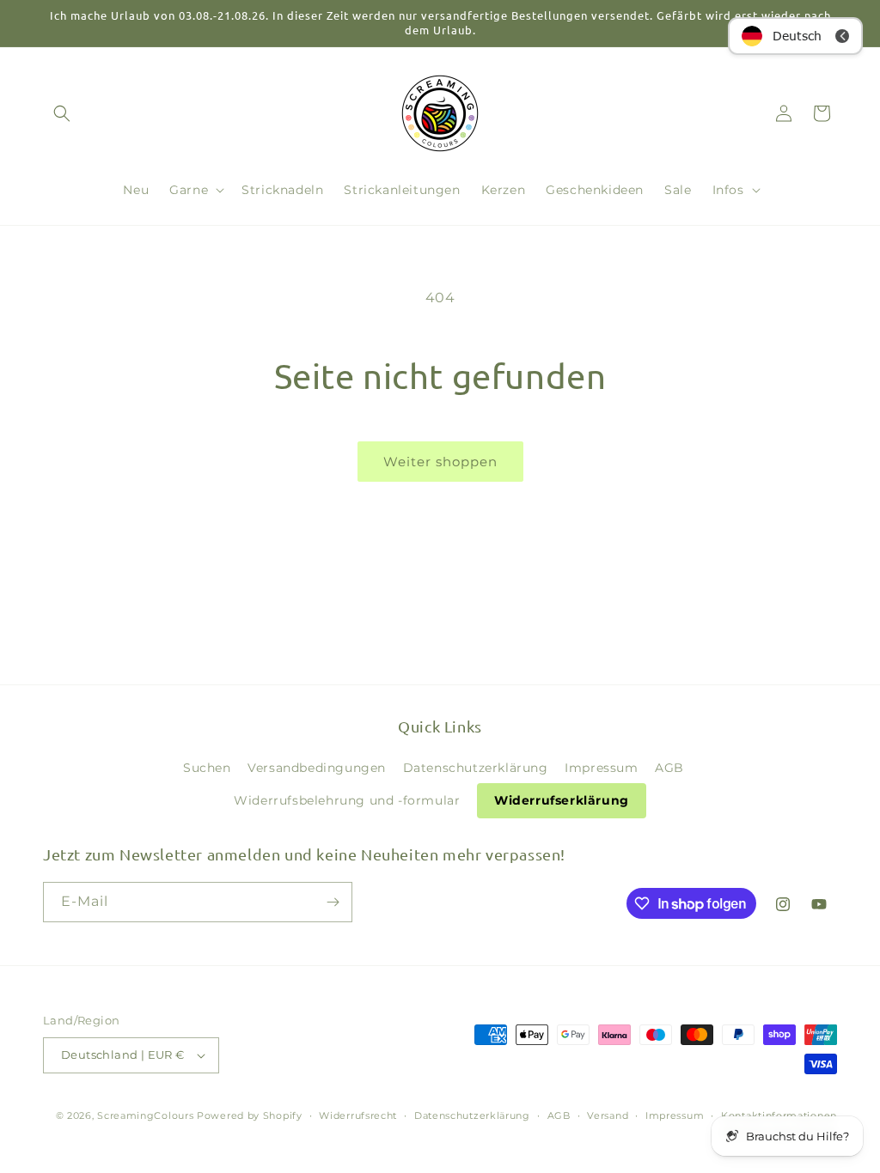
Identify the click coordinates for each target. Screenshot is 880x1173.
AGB (669, 767)
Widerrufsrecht (358, 1115)
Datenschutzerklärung (475, 767)
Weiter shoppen (440, 461)
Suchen (207, 767)
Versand (607, 1115)
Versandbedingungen (317, 767)
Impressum (601, 767)
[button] (62, 113)
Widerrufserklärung (561, 800)
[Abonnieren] (332, 902)
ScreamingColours (145, 1115)
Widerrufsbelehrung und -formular (347, 800)
